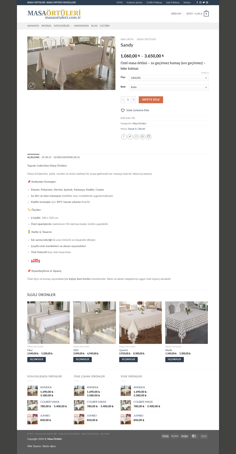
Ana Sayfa (127, 39)
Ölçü (123, 77)
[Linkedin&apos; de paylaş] (149, 137)
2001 (76, 350)
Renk (123, 87)
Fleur (30, 350)
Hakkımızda (81, 26)
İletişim (187, 3)
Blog (94, 26)
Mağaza (46, 26)
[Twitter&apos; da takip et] (204, 2)
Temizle (205, 73)
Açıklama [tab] (33, 157)
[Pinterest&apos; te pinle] (142, 137)
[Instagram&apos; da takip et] (200, 2)
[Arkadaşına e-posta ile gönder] (136, 137)
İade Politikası (173, 3)
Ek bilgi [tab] (46, 157)
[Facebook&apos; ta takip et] (197, 2)
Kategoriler (61, 26)
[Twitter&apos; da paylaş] (130, 137)
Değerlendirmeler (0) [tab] (67, 157)
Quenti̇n (123, 350)
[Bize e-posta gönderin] (207, 2)
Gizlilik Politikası (154, 3)
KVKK (120, 3)
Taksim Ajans (49, 446)
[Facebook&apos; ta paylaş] (124, 137)
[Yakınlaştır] (32, 85)
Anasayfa (33, 26)
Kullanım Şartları (135, 3)
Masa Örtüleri (146, 39)
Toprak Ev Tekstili (136, 129)
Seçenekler (36, 359)
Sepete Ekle (151, 99)
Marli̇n (168, 350)
